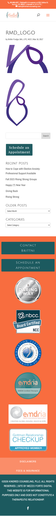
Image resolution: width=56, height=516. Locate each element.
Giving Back (12, 191)
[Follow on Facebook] (28, 508)
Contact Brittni (28, 248)
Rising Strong (12, 196)
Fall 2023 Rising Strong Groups (21, 179)
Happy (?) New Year (16, 185)
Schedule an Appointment (28, 265)
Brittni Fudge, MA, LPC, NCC (20, 39)
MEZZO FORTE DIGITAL (39, 486)
